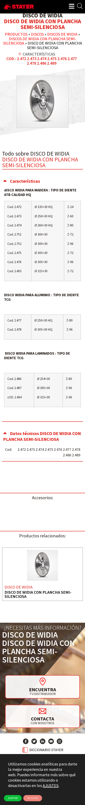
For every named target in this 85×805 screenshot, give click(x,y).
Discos (37, 34)
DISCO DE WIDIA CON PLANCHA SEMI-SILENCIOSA (38, 594)
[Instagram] (59, 741)
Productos (16, 34)
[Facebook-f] (25, 741)
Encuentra (42, 689)
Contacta (42, 719)
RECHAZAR (32, 798)
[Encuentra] (42, 681)
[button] (42, 181)
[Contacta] (42, 711)
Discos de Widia (62, 34)
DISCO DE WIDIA (19, 587)
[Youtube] (51, 741)
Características (25, 181)
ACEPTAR (13, 798)
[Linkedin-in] (42, 741)
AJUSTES (50, 785)
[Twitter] (34, 741)
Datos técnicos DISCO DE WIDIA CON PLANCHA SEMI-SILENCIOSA (42, 436)
